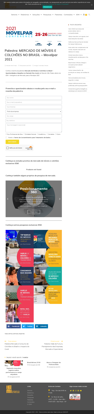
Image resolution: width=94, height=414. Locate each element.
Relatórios (30, 393)
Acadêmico (42, 134)
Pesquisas (30, 397)
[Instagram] (75, 390)
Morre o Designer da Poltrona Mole (54, 363)
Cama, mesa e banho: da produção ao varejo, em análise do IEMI (78, 72)
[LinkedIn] (78, 390)
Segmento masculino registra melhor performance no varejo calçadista (14, 371)
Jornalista (51, 134)
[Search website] (89, 15)
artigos (15, 333)
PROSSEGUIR (47, 7)
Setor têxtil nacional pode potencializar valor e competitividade (76, 31)
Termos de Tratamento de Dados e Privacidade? (55, 4)
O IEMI (29, 404)
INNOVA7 (65, 412)
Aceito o (29, 137)
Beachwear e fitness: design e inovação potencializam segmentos (77, 65)
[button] (34, 215)
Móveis (46, 65)
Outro (58, 134)
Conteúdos (30, 402)
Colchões (41, 65)
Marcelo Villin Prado (11, 65)
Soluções (30, 395)
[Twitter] (71, 390)
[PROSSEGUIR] (92, 5)
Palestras (30, 400)
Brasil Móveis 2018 (33, 362)
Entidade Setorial (30, 134)
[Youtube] (81, 390)
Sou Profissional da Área (15, 134)
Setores (29, 390)
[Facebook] (73, 390)
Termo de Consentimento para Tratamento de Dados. (32, 137)
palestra (22, 333)
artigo (10, 333)
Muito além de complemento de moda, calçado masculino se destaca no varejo (78, 49)
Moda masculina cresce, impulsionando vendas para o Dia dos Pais (78, 57)
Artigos (36, 65)
